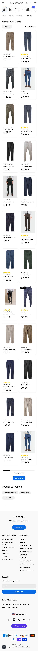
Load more (19, 478)
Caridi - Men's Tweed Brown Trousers (27, 239)
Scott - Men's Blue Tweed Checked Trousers (26, 58)
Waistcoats (19, 16)
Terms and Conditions (8, 547)
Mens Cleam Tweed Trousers (26, 167)
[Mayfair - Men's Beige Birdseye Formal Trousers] (10, 334)
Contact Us (5, 553)
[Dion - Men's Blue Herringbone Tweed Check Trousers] (10, 259)
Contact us (19, 527)
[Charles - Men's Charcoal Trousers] (28, 370)
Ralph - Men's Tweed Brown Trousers (9, 56)
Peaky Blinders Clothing (27, 564)
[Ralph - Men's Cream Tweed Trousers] (28, 407)
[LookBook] (33, 9)
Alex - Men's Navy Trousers (8, 458)
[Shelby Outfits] (21, 9)
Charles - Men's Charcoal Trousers (26, 385)
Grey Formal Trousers (10, 492)
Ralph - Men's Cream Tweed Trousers (26, 422)
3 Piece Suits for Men (26, 548)
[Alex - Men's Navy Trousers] (10, 442)
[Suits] (4, 9)
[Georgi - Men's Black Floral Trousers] (10, 297)
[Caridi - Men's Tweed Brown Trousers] (28, 222)
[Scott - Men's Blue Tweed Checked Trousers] (28, 41)
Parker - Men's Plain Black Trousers (8, 167)
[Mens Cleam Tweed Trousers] (28, 151)
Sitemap (4, 556)
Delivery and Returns (7, 539)
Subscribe (19, 592)
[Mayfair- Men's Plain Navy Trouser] (10, 370)
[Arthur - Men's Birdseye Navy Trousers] (28, 187)
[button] (24, 54)
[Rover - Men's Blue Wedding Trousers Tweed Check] (10, 407)
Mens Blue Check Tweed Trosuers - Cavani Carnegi (26, 94)
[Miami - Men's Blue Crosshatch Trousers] (28, 442)
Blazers (11, 16)
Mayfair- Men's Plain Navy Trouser (9, 387)
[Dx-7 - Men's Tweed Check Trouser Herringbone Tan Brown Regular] (28, 334)
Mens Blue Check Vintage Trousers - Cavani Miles (26, 314)
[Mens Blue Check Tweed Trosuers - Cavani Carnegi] (28, 79)
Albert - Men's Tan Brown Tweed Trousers (9, 129)
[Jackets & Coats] (27, 9)
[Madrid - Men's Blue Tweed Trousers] (28, 114)
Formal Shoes (25, 492)
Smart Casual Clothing (26, 561)
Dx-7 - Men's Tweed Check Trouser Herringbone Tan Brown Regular (27, 349)
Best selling (31, 26)
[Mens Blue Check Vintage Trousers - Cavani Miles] (28, 297)
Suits (4, 16)
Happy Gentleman (21, 645)
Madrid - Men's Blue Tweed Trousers (26, 131)
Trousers (28, 16)
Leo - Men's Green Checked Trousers (26, 275)
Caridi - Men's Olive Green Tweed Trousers (9, 202)
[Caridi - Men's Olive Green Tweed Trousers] (10, 187)
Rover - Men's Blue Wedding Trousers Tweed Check (8, 422)
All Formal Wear (8, 498)
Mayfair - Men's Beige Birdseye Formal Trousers (9, 349)
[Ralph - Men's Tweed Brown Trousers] (10, 41)
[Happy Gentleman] (19, 3)
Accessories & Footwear (27, 570)
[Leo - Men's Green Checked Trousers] (28, 259)
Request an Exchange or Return (9, 543)
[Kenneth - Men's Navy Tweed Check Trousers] (10, 222)
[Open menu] (3, 3)
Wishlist (22, 542)
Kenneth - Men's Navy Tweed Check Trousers (9, 237)
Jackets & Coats (25, 567)
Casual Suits (23, 554)
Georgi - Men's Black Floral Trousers (9, 314)
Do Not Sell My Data (7, 560)
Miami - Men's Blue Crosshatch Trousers (27, 459)
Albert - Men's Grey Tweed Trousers (8, 94)
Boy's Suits (23, 558)
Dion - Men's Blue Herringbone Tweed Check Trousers (9, 277)
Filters (5, 26)
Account (22, 539)
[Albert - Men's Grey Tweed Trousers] (10, 79)
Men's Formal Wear (25, 545)
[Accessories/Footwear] (16, 9)
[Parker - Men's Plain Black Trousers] (10, 151)
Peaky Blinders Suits (26, 551)
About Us (4, 550)
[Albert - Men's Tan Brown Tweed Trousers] (10, 114)
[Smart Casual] (10, 9)
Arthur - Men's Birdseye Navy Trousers (27, 202)
